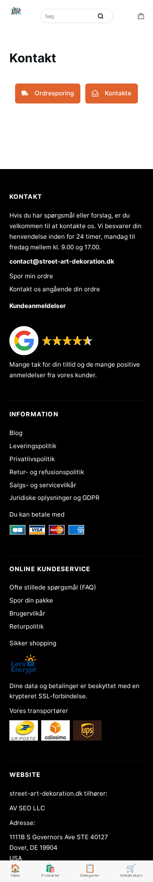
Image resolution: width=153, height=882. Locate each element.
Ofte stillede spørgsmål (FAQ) (52, 587)
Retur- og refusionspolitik (46, 472)
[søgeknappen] (101, 15)
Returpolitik (26, 626)
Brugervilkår (27, 613)
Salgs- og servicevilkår (42, 485)
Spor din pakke (31, 600)
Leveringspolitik (32, 446)
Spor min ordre (31, 276)
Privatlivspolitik (32, 459)
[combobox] (67, 15)
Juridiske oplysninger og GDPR (54, 497)
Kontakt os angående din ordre (54, 289)
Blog (15, 433)
